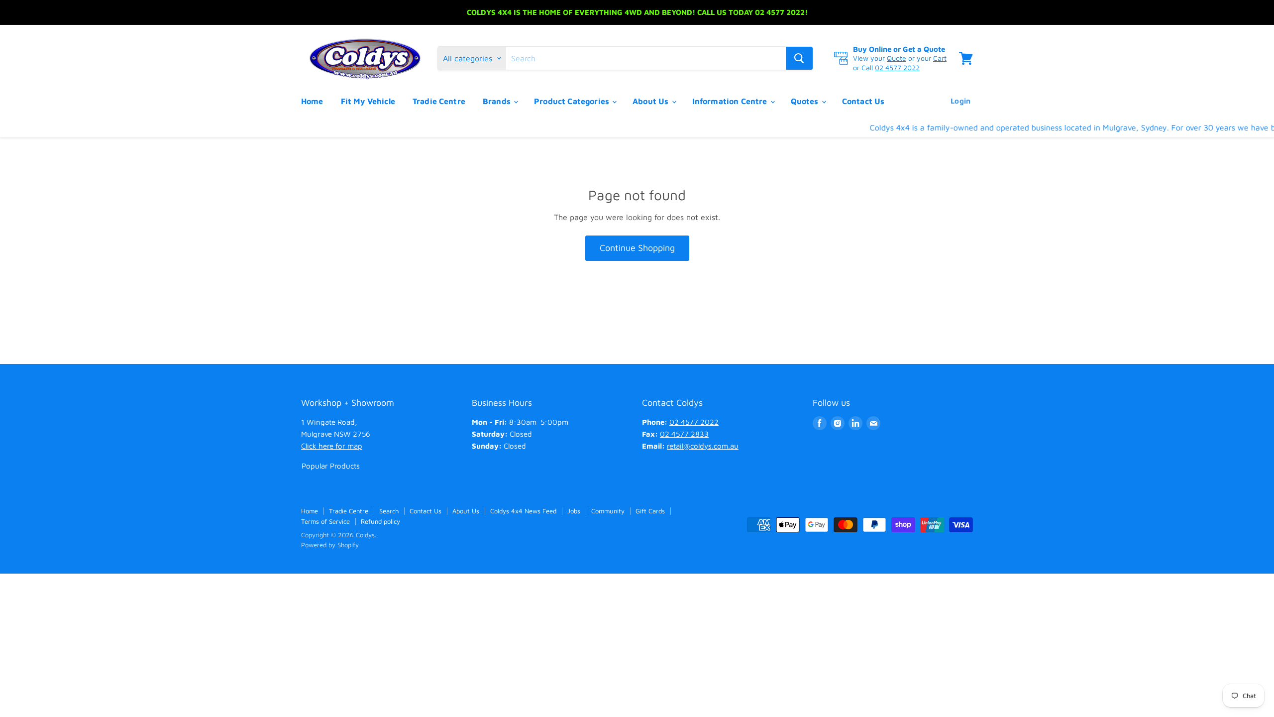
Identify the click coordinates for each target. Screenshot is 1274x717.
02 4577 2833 (684, 434)
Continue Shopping (637, 247)
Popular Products (331, 466)
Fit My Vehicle (368, 101)
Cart (940, 58)
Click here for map (331, 446)
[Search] (799, 58)
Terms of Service (325, 521)
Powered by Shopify (330, 545)
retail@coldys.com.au (703, 446)
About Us (651, 101)
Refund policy (380, 521)
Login (960, 101)
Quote (896, 58)
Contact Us (863, 101)
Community (608, 511)
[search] (646, 58)
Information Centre (730, 101)
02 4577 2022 (897, 67)
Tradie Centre (439, 101)
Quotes (806, 101)
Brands (498, 101)
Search (389, 511)
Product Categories (572, 101)
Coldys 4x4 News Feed (523, 511)
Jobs (573, 511)
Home (312, 101)
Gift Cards (650, 511)
